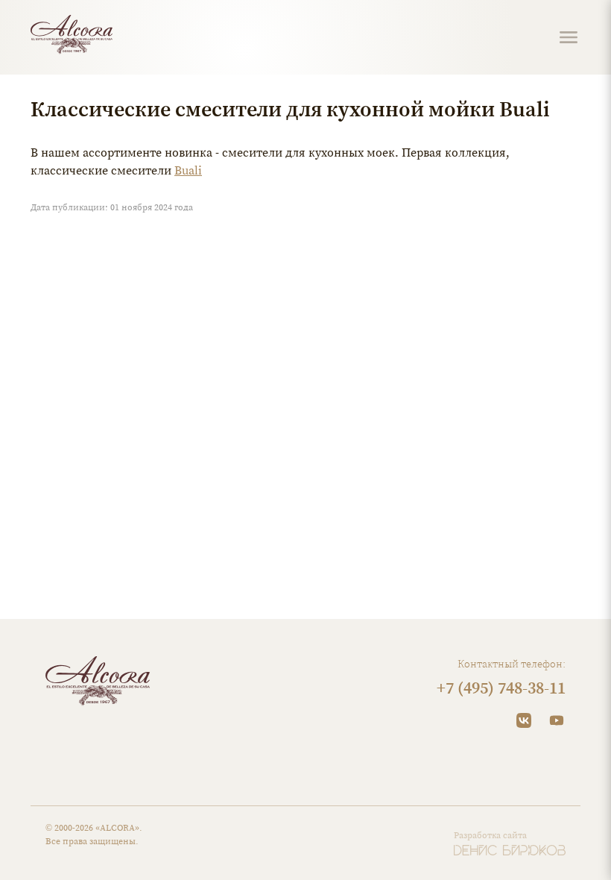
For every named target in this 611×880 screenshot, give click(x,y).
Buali (188, 170)
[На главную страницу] (72, 34)
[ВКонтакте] (524, 720)
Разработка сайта (490, 835)
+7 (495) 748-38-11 (501, 687)
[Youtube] (557, 720)
